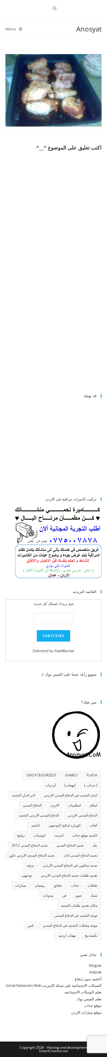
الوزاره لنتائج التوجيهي (64, 825)
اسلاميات (74, 805)
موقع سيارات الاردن (86, 1012)
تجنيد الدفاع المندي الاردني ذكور (31, 855)
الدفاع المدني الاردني (82, 815)
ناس (31, 925)
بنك (94, 845)
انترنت (58, 835)
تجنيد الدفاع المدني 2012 (30, 845)
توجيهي (27, 875)
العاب (93, 825)
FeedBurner (64, 650)
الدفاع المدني (32, 805)
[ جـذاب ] (90, 785)
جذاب (75, 885)
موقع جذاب (93, 1005)
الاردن (55, 805)
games (71, 775)
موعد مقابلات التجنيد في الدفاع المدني (70, 925)
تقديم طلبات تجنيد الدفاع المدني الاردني (69, 875)
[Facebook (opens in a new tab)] (53, 8)
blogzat (95, 965)
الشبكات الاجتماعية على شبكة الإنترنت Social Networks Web (54, 985)
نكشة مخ (91, 935)
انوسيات (39, 835)
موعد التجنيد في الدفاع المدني (76, 915)
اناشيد (35, 825)
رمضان (40, 885)
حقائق (58, 885)
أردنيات (50, 785)
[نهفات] (69, 785)
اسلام (93, 805)
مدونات (48, 895)
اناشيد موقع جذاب (84, 835)
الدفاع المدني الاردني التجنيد (39, 815)
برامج (21, 835)
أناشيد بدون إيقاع (88, 978)
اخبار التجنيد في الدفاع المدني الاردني (70, 795)
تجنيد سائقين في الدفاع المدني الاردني (70, 865)
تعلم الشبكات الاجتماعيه (83, 992)
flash (91, 775)
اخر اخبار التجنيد (23, 795)
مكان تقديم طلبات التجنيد (79, 905)
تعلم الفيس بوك (89, 998)
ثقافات (92, 885)
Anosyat (89, 28)
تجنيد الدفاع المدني (70, 845)
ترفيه (30, 865)
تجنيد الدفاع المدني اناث (80, 855)
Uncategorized (41, 775)
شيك (93, 895)
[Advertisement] (54, 340)
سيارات (20, 885)
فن (64, 895)
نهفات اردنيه (67, 935)
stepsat (95, 972)
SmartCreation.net (53, 1050)
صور (78, 895)
